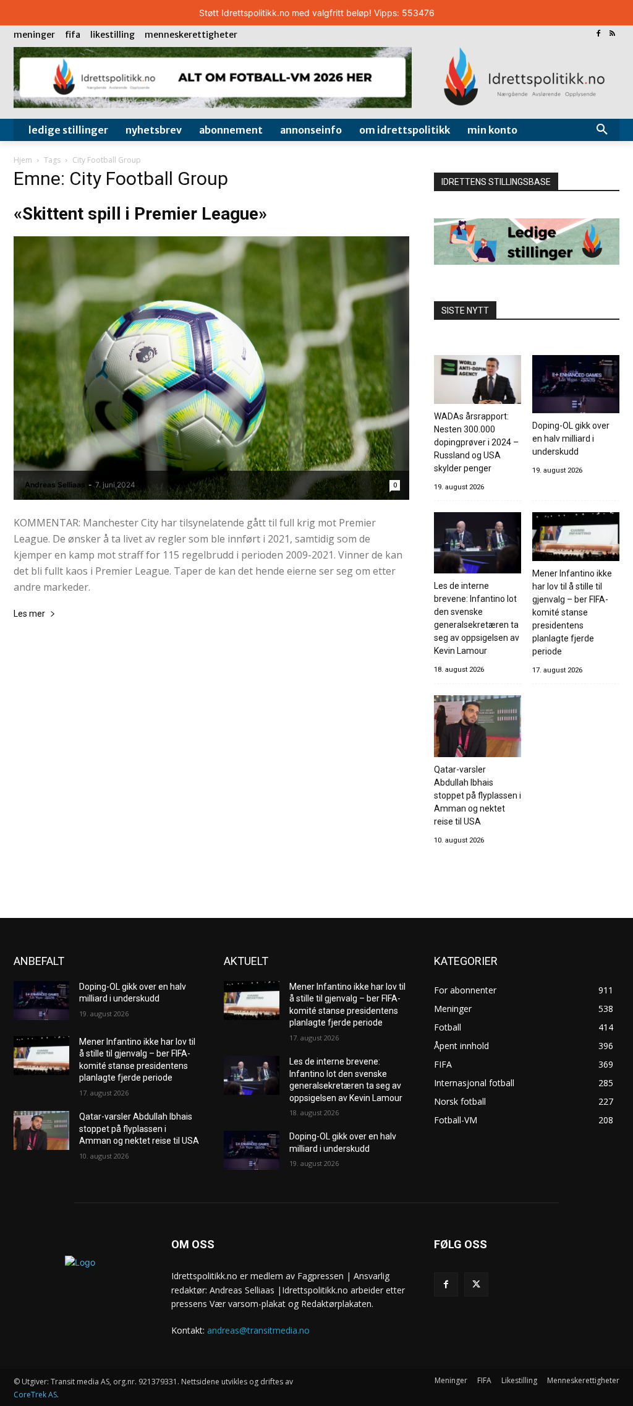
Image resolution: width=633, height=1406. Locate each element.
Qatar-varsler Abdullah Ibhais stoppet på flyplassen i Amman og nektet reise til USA (477, 795)
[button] (602, 130)
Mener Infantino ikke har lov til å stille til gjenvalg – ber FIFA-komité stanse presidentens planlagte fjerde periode (572, 612)
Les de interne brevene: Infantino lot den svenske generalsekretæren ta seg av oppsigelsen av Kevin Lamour (476, 618)
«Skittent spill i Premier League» (140, 214)
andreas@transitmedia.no (258, 1330)
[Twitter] (476, 1284)
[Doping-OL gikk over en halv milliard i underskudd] (575, 386)
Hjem (23, 160)
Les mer (29, 614)
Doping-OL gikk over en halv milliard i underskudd (571, 439)
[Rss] (612, 34)
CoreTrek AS (35, 1394)
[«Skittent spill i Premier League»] (211, 368)
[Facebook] (598, 34)
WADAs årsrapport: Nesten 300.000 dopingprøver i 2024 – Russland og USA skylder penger (476, 442)
